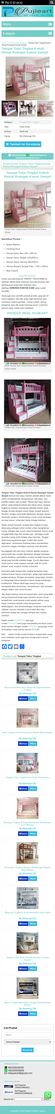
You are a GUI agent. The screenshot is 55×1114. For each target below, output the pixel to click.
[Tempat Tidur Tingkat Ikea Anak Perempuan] (27, 772)
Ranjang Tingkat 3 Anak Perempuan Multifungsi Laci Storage (27, 823)
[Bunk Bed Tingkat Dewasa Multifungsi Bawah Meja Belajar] (27, 863)
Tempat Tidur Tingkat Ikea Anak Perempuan (27, 777)
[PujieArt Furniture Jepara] (27, 16)
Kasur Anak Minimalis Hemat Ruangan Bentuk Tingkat (27, 688)
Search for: (9, 1099)
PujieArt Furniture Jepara (35, 1111)
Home (3, 43)
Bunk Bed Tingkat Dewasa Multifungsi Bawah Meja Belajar (27, 868)
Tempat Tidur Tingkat (17, 43)
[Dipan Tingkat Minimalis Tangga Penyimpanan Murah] (27, 998)
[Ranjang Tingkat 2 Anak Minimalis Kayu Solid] (27, 908)
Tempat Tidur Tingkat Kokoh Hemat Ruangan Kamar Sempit (24, 50)
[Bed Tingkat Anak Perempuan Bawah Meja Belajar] (27, 727)
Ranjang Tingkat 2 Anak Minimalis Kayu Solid (27, 912)
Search (26, 1050)
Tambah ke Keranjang (24, 144)
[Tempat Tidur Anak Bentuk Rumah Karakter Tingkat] (27, 953)
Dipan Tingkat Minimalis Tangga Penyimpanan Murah (27, 1003)
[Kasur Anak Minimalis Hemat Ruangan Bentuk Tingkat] (27, 683)
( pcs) (13, 2)
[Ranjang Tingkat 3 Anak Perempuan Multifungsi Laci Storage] (27, 818)
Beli (34, 698)
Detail (24, 698)
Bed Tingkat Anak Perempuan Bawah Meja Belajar (27, 732)
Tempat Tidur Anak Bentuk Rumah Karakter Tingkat (27, 958)
